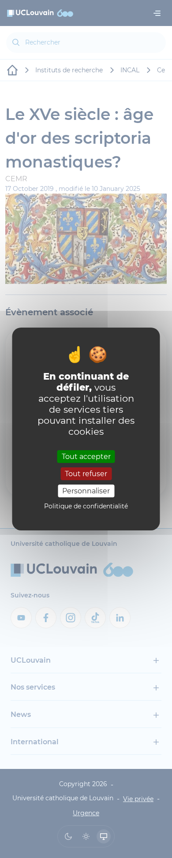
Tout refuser (86, 474)
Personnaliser (86, 491)
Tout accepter (86, 456)
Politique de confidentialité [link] (86, 506)
